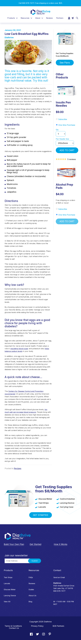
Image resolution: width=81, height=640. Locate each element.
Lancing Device (10, 595)
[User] (69, 18)
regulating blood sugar (19, 349)
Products (11, 18)
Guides (31, 589)
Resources (25, 18)
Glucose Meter (10, 589)
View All (7, 602)
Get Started (40, 515)
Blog (30, 602)
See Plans (65, 62)
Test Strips (8, 577)
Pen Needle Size (62, 139)
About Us (32, 595)
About (37, 18)
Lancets (7, 583)
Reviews (49, 18)
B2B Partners (58, 626)
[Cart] (73, 18)
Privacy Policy (37, 626)
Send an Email (59, 577)
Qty (57, 130)
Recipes (17, 468)
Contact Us (14, 628)
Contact (57, 570)
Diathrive (9, 37)
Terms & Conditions (13, 626)
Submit (35, 561)
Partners (59, 18)
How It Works (60, 544)
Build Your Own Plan (14, 544)
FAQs (31, 577)
